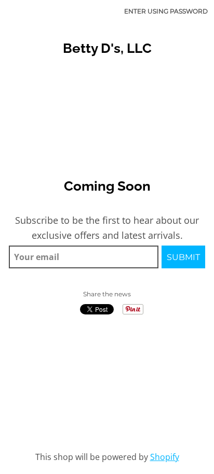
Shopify (164, 457)
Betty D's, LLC (107, 48)
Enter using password (166, 11)
